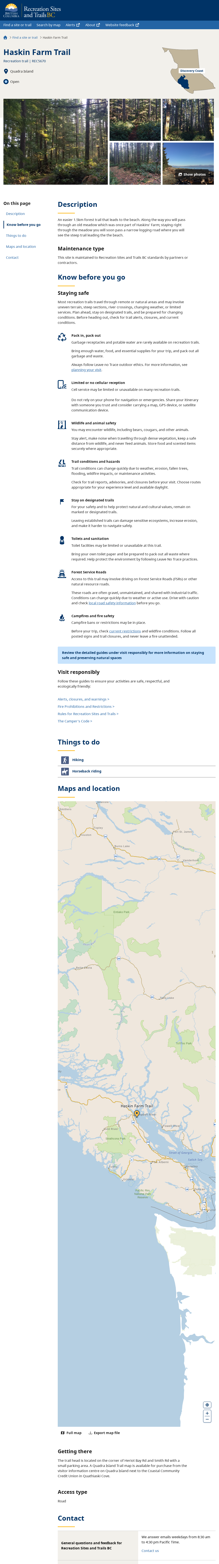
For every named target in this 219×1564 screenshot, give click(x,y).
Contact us (150, 1550)
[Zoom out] (207, 1419)
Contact (12, 257)
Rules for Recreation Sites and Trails (87, 713)
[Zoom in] (207, 1413)
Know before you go (24, 224)
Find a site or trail (17, 25)
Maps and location (21, 246)
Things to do (16, 235)
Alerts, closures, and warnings (82, 699)
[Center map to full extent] (207, 1405)
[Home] (5, 38)
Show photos (194, 174)
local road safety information (112, 603)
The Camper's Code (73, 721)
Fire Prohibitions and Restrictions (85, 706)
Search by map (49, 25)
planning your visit (86, 369)
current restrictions (125, 631)
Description (15, 213)
